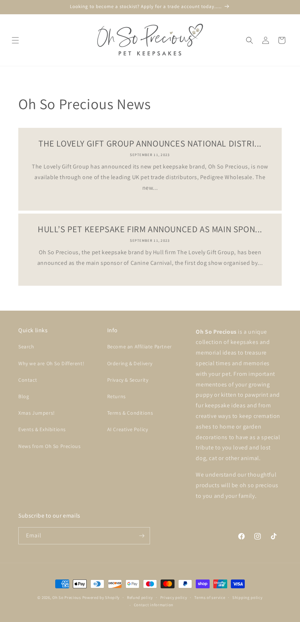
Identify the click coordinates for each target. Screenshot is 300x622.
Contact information (153, 604)
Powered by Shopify (101, 597)
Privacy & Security (128, 380)
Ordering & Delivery (130, 363)
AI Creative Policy (127, 429)
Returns (116, 396)
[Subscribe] (142, 535)
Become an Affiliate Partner (139, 346)
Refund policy (140, 597)
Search (26, 346)
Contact (27, 380)
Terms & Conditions (130, 413)
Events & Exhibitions (42, 429)
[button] (15, 40)
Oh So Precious (66, 597)
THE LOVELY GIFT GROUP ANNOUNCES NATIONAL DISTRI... (150, 143)
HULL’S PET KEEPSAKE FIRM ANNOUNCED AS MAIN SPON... (150, 229)
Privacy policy (173, 597)
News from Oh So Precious (49, 446)
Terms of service (209, 597)
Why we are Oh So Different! (51, 363)
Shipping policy (247, 597)
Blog (23, 396)
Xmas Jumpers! (36, 413)
